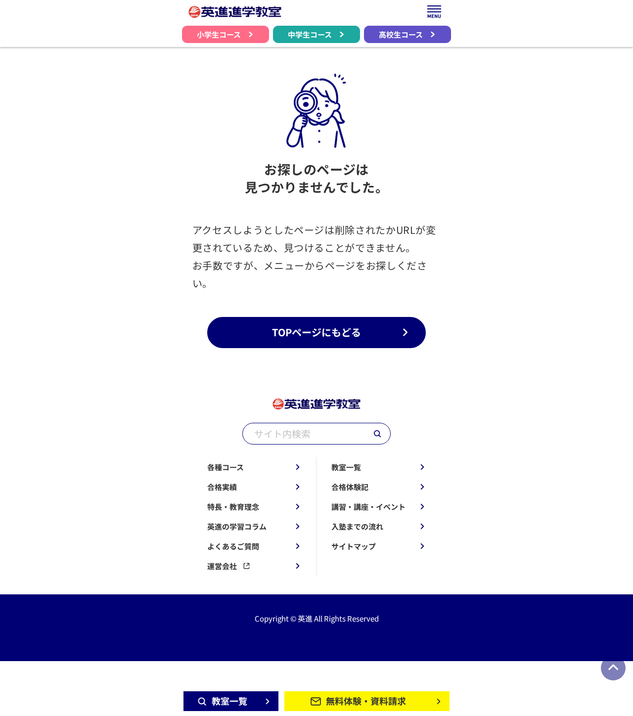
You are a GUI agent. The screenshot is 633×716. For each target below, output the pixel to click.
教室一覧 (346, 467)
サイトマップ (353, 546)
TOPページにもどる (316, 332)
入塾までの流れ (357, 526)
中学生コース (310, 34)
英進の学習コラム (237, 526)
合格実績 (222, 487)
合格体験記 (349, 487)
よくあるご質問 (233, 546)
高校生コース (401, 34)
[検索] (377, 434)
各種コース (225, 467)
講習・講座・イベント (368, 506)
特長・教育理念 (233, 506)
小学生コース (219, 34)
